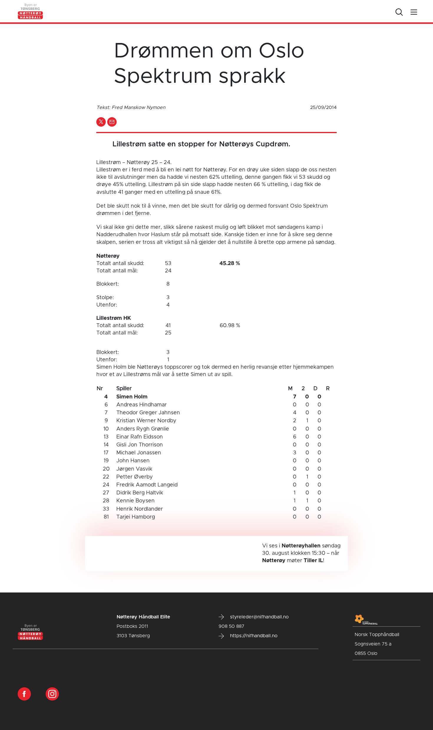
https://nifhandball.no (253, 635)
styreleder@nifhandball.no (259, 617)
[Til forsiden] (31, 11)
